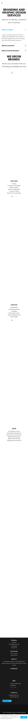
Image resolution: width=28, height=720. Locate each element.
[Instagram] (14, 708)
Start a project (14, 653)
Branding (14, 642)
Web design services (14, 644)
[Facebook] (3, 708)
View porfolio (14, 655)
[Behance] (10, 708)
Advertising (14, 646)
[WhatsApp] (7, 708)
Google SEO (14, 647)
